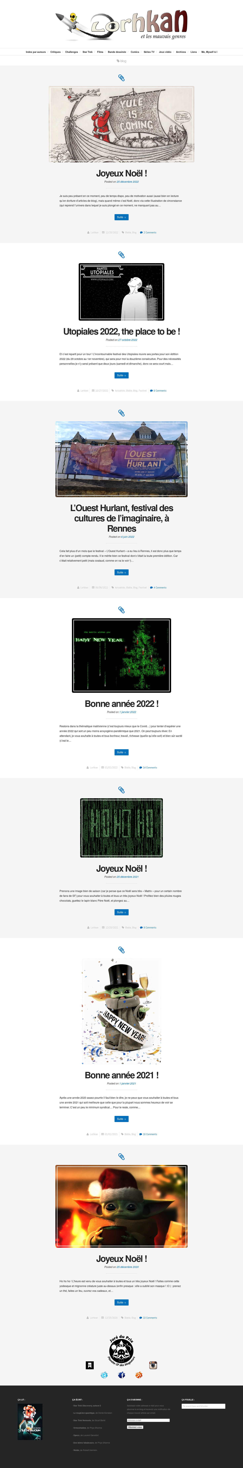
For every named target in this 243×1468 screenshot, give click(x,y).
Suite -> (121, 217)
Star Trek (88, 51)
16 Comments (149, 1134)
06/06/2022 (101, 587)
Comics (135, 51)
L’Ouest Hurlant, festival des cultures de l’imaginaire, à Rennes (121, 517)
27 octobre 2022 (127, 340)
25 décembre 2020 (128, 1267)
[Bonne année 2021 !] (121, 952)
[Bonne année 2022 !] (121, 612)
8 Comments (149, 927)
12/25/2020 (111, 1317)
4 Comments (159, 587)
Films (100, 51)
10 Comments (149, 1317)
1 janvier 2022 (127, 712)
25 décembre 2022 (128, 182)
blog (134, 232)
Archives (181, 51)
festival (143, 390)
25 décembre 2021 (128, 877)
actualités (120, 390)
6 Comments (159, 390)
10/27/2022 (101, 390)
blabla (128, 232)
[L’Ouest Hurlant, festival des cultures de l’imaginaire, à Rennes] (121, 415)
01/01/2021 (111, 1134)
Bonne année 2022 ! (122, 703)
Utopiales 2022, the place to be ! (121, 331)
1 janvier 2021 (127, 1083)
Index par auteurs (36, 51)
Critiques (55, 51)
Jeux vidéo (165, 51)
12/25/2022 (112, 232)
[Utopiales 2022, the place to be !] (121, 257)
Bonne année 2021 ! (122, 1074)
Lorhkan (95, 232)
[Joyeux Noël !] (121, 79)
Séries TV (149, 51)
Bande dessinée (117, 51)
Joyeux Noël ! (121, 172)
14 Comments (149, 767)
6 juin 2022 (127, 537)
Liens (194, 51)
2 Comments (149, 232)
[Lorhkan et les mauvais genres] (121, 38)
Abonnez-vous (135, 1427)
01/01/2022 (111, 767)
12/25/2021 (112, 927)
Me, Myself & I (209, 51)
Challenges (71, 51)
